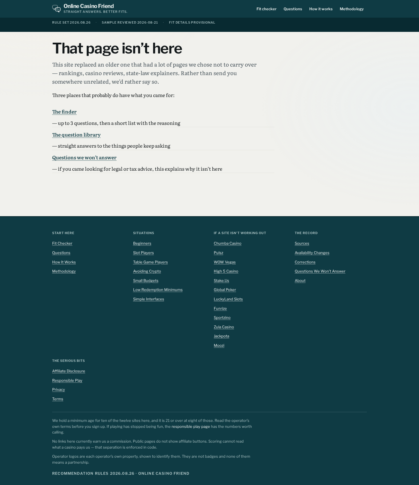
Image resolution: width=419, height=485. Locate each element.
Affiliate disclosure (68, 371)
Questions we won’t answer (84, 157)
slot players (143, 252)
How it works (321, 9)
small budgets (145, 280)
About (300, 280)
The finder (64, 111)
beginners (142, 243)
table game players (150, 262)
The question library (76, 134)
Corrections (305, 262)
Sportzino (222, 317)
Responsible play (67, 380)
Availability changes (312, 252)
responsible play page (191, 426)
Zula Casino (224, 327)
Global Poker (225, 289)
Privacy (58, 389)
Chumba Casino (227, 243)
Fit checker (267, 9)
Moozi (219, 345)
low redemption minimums (158, 289)
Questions (293, 9)
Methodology (352, 9)
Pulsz (218, 252)
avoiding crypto (147, 271)
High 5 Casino (226, 271)
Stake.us (221, 280)
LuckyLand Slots (228, 299)
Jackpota (221, 336)
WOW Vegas (225, 262)
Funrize (220, 308)
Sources (302, 243)
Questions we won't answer (320, 271)
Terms (57, 399)
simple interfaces (148, 299)
